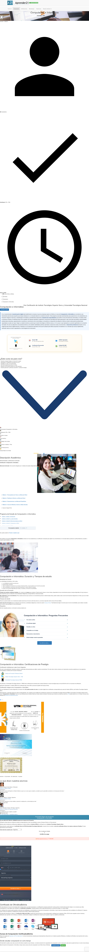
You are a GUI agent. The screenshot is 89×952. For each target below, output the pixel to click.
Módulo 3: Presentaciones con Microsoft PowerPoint (14, 501)
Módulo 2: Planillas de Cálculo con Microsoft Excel (14, 498)
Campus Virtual (47, 602)
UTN (69, 694)
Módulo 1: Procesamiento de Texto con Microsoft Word (15, 495)
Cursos (9, 8)
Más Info (63, 945)
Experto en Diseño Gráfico (5, 788)
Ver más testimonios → (5, 814)
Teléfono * (2, 865)
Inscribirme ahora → (34, 20)
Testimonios (38, 8)
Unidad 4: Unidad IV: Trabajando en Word (10, 523)
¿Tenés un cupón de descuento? (10, 894)
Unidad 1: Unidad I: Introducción (8, 516)
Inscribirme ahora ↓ (44, 643)
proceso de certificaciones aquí (11, 695)
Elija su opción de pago (5, 875)
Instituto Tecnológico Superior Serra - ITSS (14, 676)
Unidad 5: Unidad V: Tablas (7, 525)
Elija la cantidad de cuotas (6, 880)
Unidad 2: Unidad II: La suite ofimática (10, 518)
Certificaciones (24, 8)
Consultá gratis (13, 309)
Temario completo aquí (14, 532)
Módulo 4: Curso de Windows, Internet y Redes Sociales (15, 504)
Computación (16, 8)
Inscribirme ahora (4, 309)
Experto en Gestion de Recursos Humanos (9, 809)
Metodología (31, 8)
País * (1, 870)
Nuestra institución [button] (47, 8)
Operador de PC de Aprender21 (16, 936)
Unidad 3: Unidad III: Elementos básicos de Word (12, 521)
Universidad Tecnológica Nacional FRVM (13, 680)
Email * (1, 861)
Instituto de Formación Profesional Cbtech (14, 673)
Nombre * (2, 856)
